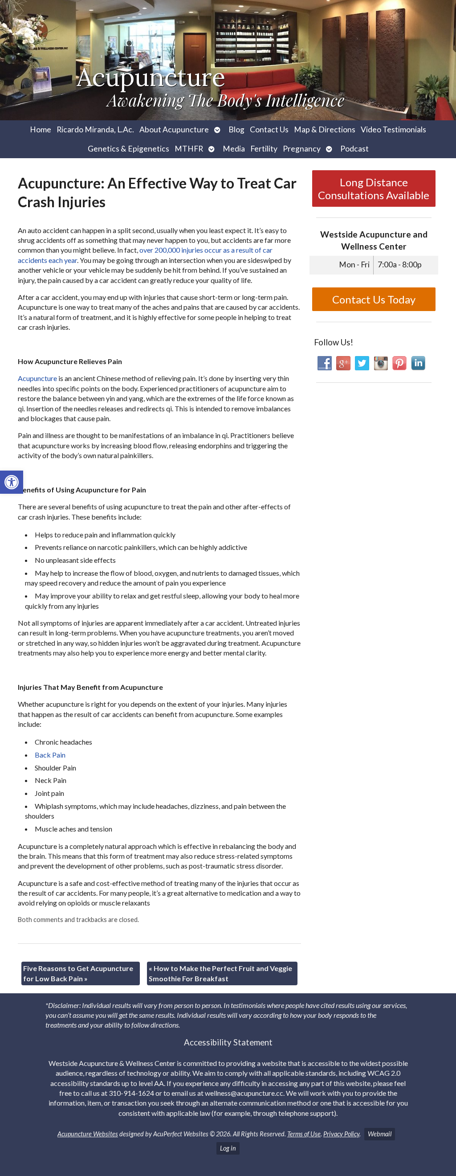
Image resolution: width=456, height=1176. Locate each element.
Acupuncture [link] (37, 378)
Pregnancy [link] (302, 148)
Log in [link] (228, 1148)
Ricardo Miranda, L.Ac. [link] (95, 129)
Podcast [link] (354, 148)
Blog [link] (236, 129)
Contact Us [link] (269, 129)
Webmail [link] (379, 1134)
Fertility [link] (263, 148)
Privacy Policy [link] (341, 1134)
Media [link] (234, 148)
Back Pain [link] (50, 754)
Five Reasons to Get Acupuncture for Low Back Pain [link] (78, 973)
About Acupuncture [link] (174, 129)
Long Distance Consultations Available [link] (373, 188)
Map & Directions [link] (324, 129)
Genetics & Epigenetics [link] (128, 148)
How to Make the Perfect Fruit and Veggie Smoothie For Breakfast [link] (220, 973)
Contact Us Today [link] (373, 299)
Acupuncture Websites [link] (87, 1134)
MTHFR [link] (189, 148)
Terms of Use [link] (304, 1134)
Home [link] (40, 129)
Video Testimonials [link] (393, 129)
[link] (11, 482)
